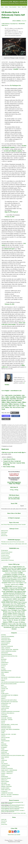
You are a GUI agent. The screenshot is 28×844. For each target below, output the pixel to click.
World (3, 409)
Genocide (8, 586)
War (11, 407)
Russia (5, 615)
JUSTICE (3, 675)
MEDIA (2, 692)
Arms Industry (17, 395)
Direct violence (17, 578)
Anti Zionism (11, 568)
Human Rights (5, 399)
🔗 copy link (5, 419)
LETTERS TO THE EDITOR (7, 768)
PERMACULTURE (5, 753)
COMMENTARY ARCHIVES (7, 793)
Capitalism (5, 571)
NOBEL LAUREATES (5, 648)
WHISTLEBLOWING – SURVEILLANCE (9, 724)
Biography (14, 569)
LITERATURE (4, 760)
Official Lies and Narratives (15, 606)
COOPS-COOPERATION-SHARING (8, 651)
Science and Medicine (19, 615)
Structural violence (13, 618)
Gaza (21, 584)
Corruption (14, 574)
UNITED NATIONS (5, 708)
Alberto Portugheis (5, 810)
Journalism (9, 599)
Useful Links (3, 819)
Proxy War (14, 612)
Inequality (5, 592)
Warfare (12, 625)
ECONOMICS (4, 747)
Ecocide (8, 579)
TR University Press (5, 558)
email (14, 412)
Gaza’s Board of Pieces (9, 459)
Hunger (4, 591)
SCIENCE (3, 736)
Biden (4, 569)
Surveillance (23, 618)
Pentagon (14, 610)
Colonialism (14, 573)
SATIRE (2, 732)
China (10, 571)
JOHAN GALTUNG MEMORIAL (7, 636)
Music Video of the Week (6, 796)
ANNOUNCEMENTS (5, 643)
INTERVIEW (3, 744)
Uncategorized (4, 791)
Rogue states (21, 613)
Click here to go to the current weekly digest (13, 452)
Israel (24, 596)
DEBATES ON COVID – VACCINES (8, 734)
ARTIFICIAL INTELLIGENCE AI (7, 713)
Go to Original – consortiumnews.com (11, 390)
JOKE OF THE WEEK (5, 784)
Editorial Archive (4, 530)
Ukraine (16, 620)
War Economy (5, 625)
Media (3, 602)
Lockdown (16, 600)
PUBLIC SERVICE (5, 757)
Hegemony (19, 397)
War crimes (22, 624)
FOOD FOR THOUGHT (6, 778)
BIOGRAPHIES (4, 644)
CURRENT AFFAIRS (5, 765)
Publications (3, 534)
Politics (10, 406)
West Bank (22, 625)
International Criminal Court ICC (17, 594)
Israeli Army (12, 597)
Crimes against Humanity (10, 576)
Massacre (22, 600)
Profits (9, 612)
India (15, 591)
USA (3, 407)
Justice (15, 599)
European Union (6, 582)
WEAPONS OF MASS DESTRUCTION (9, 656)
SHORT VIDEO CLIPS (5, 789)
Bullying (23, 569)
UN (19, 620)
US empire (15, 622)
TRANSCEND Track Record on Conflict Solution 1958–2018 (14, 543)
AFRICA (3, 667)
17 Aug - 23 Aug (14, 489)
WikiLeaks (17, 627)
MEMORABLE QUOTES (6, 670)
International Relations (8, 596)
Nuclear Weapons (20, 605)
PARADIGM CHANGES (6, 727)
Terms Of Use (4, 821)
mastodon (6, 416)
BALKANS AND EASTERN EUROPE (9, 683)
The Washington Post (15, 85)
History (24, 397)
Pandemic (4, 610)
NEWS (2, 674)
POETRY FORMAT (5, 781)
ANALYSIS (3, 661)
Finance (21, 582)
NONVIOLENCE (4, 652)
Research (15, 613)
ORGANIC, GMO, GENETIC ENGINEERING (10, 729)
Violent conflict (12, 624)
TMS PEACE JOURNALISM (7, 646)
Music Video (14, 603)
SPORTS (3, 775)
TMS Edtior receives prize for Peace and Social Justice (12, 541)
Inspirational (11, 592)
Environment (7, 581)
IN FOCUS (3, 665)
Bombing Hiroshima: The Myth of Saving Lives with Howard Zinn (12, 811)
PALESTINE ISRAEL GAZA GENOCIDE (9, 701)
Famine (13, 582)
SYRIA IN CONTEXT (5, 706)
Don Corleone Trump (9, 466)
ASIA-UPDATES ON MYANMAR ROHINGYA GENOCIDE (13, 682)
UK (12, 620)
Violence (7, 407)
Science (10, 615)
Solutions (19, 616)
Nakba (19, 603)
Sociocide (13, 616)
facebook (16, 416)
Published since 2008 (14, 841)
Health (24, 588)
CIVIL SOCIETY (4, 763)
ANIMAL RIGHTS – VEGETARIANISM (9, 770)
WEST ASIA (3, 709)
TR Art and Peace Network (6, 552)
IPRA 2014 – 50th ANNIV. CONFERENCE (10, 794)
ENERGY (3, 680)
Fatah (17, 582)
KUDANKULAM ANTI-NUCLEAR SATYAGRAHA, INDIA (12, 755)
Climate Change (17, 571)
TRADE (2, 749)
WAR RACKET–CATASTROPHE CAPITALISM (10, 677)
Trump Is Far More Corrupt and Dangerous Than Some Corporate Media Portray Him (14, 462)
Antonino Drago (4, 807)
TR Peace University (5, 553)
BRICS (19, 569)
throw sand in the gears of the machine (13, 323)
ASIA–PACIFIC (4, 678)
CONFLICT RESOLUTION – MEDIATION (9, 649)
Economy (20, 579)
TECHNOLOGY (4, 664)
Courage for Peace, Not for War (19, 813)
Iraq (13, 400)
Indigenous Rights (21, 591)
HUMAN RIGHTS (4, 662)
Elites (24, 579)
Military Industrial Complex (13, 402)
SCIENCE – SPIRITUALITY (7, 773)
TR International (4, 550)
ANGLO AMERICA (16, 20)
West (22, 407)
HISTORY (3, 721)
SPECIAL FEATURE (5, 737)
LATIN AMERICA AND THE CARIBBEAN (9, 695)
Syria (17, 406)
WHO (13, 627)
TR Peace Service (5, 555)
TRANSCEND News (5, 638)
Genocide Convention (17, 586)
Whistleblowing (7, 627)
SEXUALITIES (4, 766)
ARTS (2, 742)
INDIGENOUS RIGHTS (6, 726)
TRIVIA (2, 758)
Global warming (13, 588)
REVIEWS (3, 731)
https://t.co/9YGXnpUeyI (11, 212)
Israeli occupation (21, 597)
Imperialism (13, 399)
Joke (4, 599)
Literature (11, 600)
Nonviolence (6, 605)
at (23, 383)
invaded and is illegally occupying (14, 146)
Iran (21, 595)
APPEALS (3, 698)
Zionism (14, 629)
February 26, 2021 (9, 216)
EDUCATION (4, 687)
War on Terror (17, 407)
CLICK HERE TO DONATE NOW (14, 474)
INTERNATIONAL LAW (6, 703)
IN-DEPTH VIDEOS (5, 788)
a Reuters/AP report (9, 249)
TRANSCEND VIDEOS (6, 639)
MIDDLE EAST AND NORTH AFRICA (9, 700)
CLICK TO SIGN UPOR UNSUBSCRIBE (14, 498)
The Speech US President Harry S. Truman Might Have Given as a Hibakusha (13, 806)
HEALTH (3, 722)
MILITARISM (3, 659)
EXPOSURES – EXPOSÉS (6, 719)
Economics (14, 579)
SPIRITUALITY (4, 780)
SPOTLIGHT (3, 696)
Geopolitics (12, 397)
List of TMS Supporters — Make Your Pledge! (14, 483)
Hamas (20, 588)
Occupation (5, 406)
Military (4, 402)
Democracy (10, 577)
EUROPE (3, 690)
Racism (5, 613)
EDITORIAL (3, 634)
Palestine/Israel (20, 608)
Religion (10, 613)
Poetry (19, 610)
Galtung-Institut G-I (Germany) (7, 560)
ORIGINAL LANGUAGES (6, 786)
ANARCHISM (4, 752)
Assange (24, 568)
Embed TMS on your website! (14, 834)
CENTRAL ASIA (4, 688)
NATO (21, 404)
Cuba (19, 576)
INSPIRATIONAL (4, 776)
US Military (23, 406)
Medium (7, 384)
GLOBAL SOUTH (4, 693)
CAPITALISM (4, 714)
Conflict (7, 397)
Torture (4, 620)
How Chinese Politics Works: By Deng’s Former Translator (13, 524)
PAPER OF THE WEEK (6, 641)
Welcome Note (4, 535)
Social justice (6, 616)
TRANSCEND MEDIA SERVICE (14, 1)
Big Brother (8, 569)
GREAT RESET (4, 745)
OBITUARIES (4, 783)
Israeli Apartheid (6, 597)
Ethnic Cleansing (16, 581)
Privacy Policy (4, 824)
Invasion (9, 400)
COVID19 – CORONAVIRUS (7, 771)
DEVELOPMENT (4, 750)
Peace (9, 610)
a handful (15, 69)
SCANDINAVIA (4, 705)
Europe (23, 581)
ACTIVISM (3, 669)
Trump (9, 620)
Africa (10, 566)
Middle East (18, 400)
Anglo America (9, 395)
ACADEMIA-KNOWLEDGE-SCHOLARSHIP (10, 711)
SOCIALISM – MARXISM (6, 718)
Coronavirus (7, 574)
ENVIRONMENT (4, 716)
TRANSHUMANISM (5, 740)
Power (14, 406)
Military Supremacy (14, 404)
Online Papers (4, 532)
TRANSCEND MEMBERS (6, 654)
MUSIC (2, 762)
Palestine (11, 608)
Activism (5, 566)
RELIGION (3, 739)
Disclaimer (3, 822)
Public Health (21, 612)
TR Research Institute (5, 557)
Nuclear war (13, 605)
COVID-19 (21, 574)
